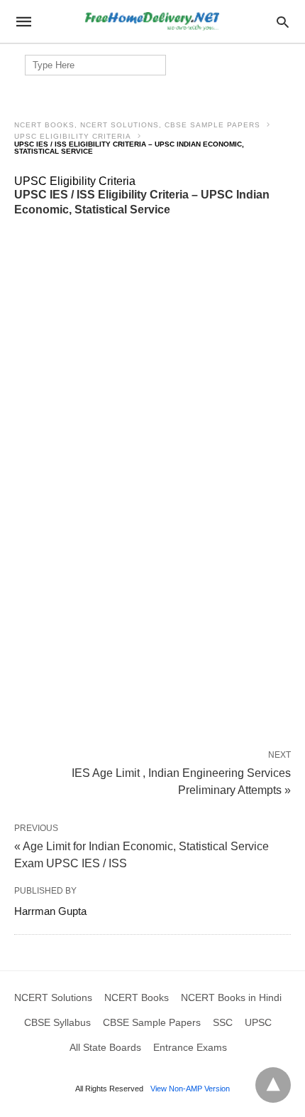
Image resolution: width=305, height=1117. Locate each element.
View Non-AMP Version (190, 1088)
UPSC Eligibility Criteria (72, 136)
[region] (152, 333)
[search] (282, 22)
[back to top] (273, 1085)
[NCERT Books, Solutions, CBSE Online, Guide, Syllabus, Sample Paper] (151, 21)
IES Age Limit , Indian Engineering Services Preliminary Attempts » (181, 780)
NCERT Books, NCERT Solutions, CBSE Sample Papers (137, 125)
